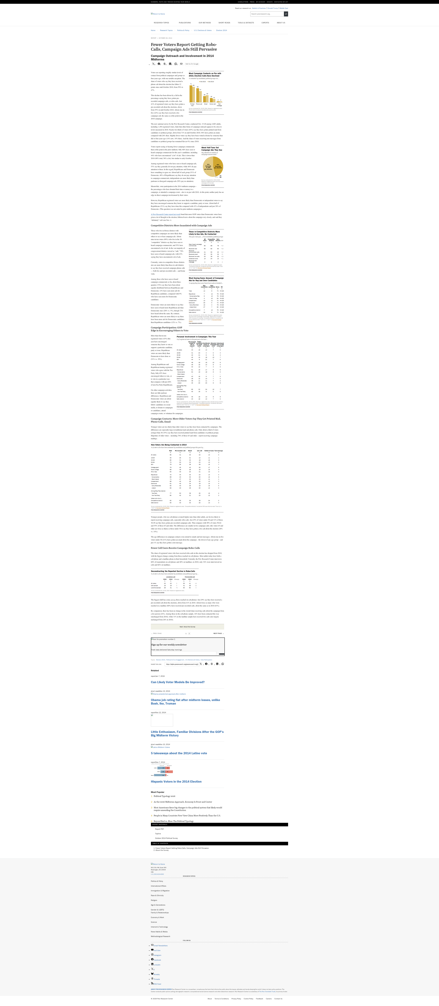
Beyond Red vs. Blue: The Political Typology (174, 821)
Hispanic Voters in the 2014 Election (176, 781)
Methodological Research (160, 936)
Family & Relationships (160, 912)
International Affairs (158, 886)
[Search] (286, 13)
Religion (154, 900)
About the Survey (162, 850)
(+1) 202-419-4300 (157, 874)
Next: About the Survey (187, 627)
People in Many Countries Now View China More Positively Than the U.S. (187, 815)
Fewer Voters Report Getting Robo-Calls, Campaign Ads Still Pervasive (182, 848)
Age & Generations (158, 905)
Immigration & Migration (160, 890)
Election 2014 (160, 660)
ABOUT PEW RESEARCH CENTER (161, 989)
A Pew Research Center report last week (165, 214)
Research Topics (162, 22)
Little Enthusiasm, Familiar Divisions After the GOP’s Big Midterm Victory (187, 733)
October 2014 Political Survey (166, 838)
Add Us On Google (192, 64)
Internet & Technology (159, 927)
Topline (158, 834)
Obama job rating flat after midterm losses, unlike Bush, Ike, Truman (185, 701)
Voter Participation (206, 660)
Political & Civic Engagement (175, 660)
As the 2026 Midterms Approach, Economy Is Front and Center (183, 802)
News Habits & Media (159, 931)
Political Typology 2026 (164, 796)
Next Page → (219, 633)
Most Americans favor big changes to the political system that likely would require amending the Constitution (188, 808)
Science (154, 922)
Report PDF (159, 829)
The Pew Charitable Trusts (267, 992)
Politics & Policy (157, 881)
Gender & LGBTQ (157, 910)
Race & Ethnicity (157, 895)
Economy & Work (157, 917)
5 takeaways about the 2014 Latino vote (179, 753)
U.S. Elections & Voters (192, 660)
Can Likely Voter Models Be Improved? (178, 682)
